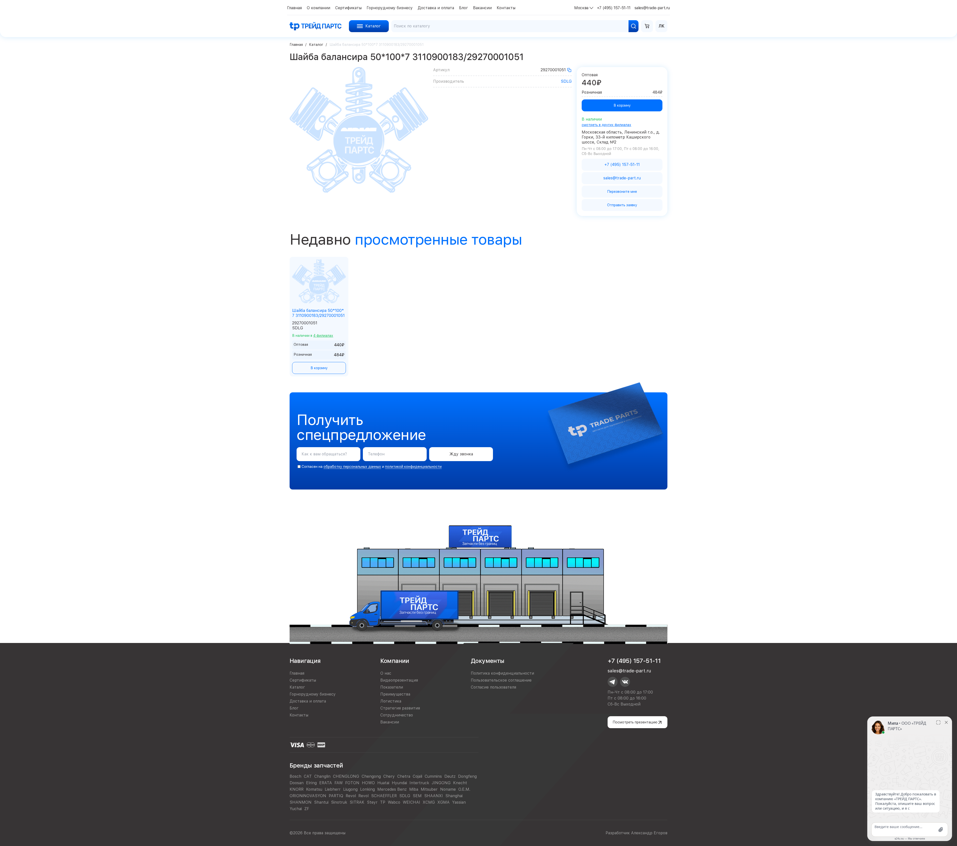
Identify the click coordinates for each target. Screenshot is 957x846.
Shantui (321, 802)
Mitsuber (429, 789)
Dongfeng (467, 776)
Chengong (371, 776)
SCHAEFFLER (384, 795)
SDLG (566, 81)
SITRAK (357, 802)
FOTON (352, 782)
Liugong (350, 789)
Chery (389, 776)
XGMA (443, 802)
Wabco (394, 802)
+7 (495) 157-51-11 (634, 660)
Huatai (383, 782)
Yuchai (296, 808)
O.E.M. (464, 789)
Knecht (460, 782)
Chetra (403, 776)
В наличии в (312, 336)
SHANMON (301, 802)
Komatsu (314, 789)
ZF (306, 808)
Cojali (417, 776)
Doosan (297, 782)
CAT (308, 776)
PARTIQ (336, 795)
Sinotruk (339, 802)
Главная (296, 45)
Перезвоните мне (622, 192)
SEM (417, 795)
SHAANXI (433, 795)
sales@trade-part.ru (629, 670)
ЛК (661, 26)
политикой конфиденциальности (413, 467)
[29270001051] (569, 70)
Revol (351, 795)
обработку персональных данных (352, 467)
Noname (448, 789)
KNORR (297, 789)
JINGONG (441, 782)
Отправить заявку (622, 205)
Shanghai (454, 795)
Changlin (322, 776)
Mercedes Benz (392, 789)
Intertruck (419, 782)
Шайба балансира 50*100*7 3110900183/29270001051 (318, 313)
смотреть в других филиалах (606, 125)
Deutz (450, 776)
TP (382, 802)
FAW (338, 782)
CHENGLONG (346, 776)
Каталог (316, 45)
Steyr (372, 802)
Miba (413, 789)
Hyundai (399, 782)
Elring (311, 782)
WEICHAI (411, 802)
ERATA (325, 782)
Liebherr (333, 789)
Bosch (295, 776)
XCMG (429, 802)
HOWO (368, 782)
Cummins (433, 776)
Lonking (367, 789)
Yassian (459, 802)
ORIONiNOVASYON (308, 795)
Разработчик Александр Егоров (636, 833)
